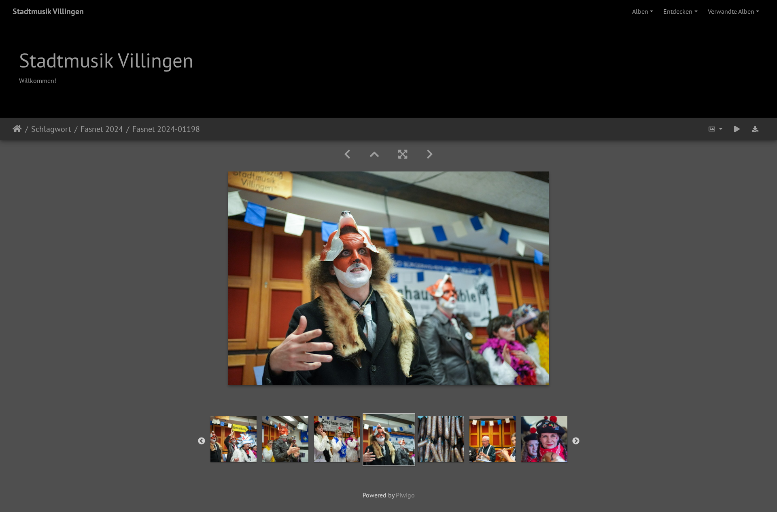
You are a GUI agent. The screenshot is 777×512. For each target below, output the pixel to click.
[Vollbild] (402, 154)
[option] (233, 439)
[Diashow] (737, 129)
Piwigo (405, 495)
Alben (640, 11)
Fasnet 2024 (102, 129)
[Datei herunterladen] (755, 129)
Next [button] (576, 441)
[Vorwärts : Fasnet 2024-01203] (430, 154)
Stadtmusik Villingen (48, 11)
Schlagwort (51, 129)
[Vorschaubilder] (374, 154)
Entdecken (677, 11)
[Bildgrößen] (715, 129)
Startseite (17, 129)
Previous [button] (201, 441)
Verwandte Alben (731, 11)
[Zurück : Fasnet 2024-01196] (347, 154)
